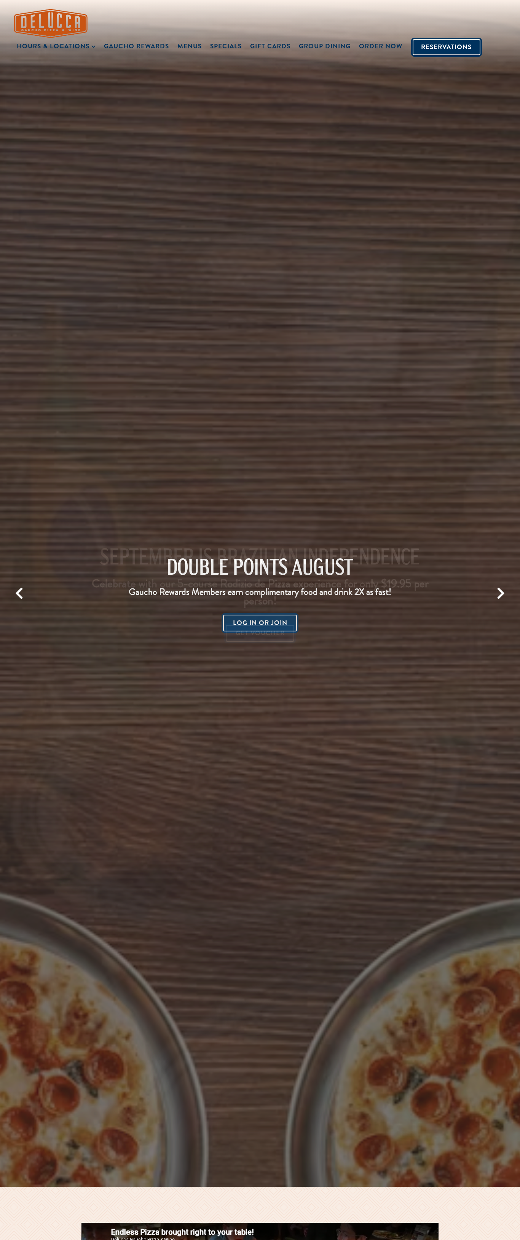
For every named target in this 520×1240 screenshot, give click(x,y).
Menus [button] (189, 46)
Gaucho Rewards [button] (136, 46)
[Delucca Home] (55, 22)
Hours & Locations (57, 46)
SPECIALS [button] (226, 46)
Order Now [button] (380, 46)
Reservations (446, 46)
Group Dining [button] (325, 46)
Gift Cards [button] (270, 46)
